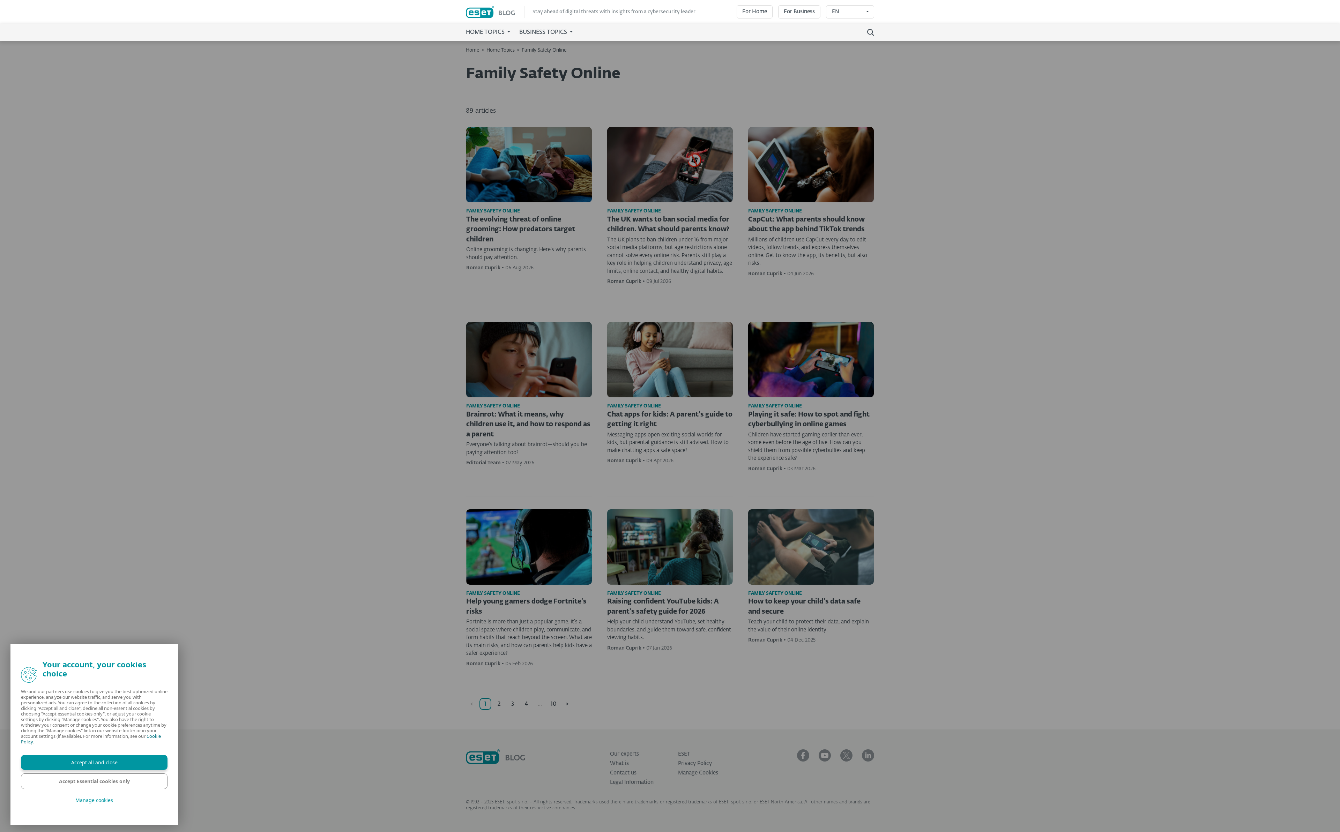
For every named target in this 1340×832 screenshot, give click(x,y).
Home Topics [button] (486, 32)
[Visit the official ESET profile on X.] (846, 755)
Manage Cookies (698, 772)
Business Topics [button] (543, 32)
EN (835, 11)
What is (619, 763)
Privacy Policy (695, 763)
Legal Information (632, 782)
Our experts (624, 754)
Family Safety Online (544, 50)
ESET (684, 754)
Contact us (623, 772)
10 (554, 704)
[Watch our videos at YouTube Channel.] (825, 755)
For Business (799, 11)
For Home (754, 11)
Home (472, 50)
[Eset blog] (495, 12)
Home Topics (500, 50)
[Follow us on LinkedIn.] (868, 755)
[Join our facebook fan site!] (803, 755)
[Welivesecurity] (495, 756)
